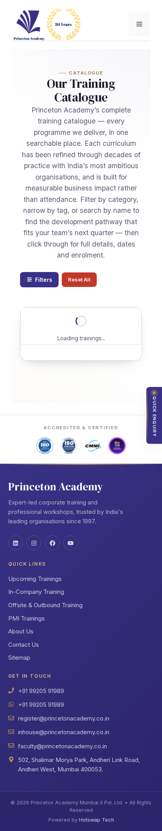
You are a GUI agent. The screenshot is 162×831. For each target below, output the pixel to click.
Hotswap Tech (96, 820)
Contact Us (23, 644)
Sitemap (19, 657)
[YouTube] (70, 542)
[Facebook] (52, 542)
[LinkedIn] (15, 542)
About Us (20, 631)
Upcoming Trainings (35, 578)
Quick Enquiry (154, 417)
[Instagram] (33, 542)
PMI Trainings (26, 618)
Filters (43, 279)
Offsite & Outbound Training (45, 605)
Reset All (79, 279)
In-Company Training (36, 591)
